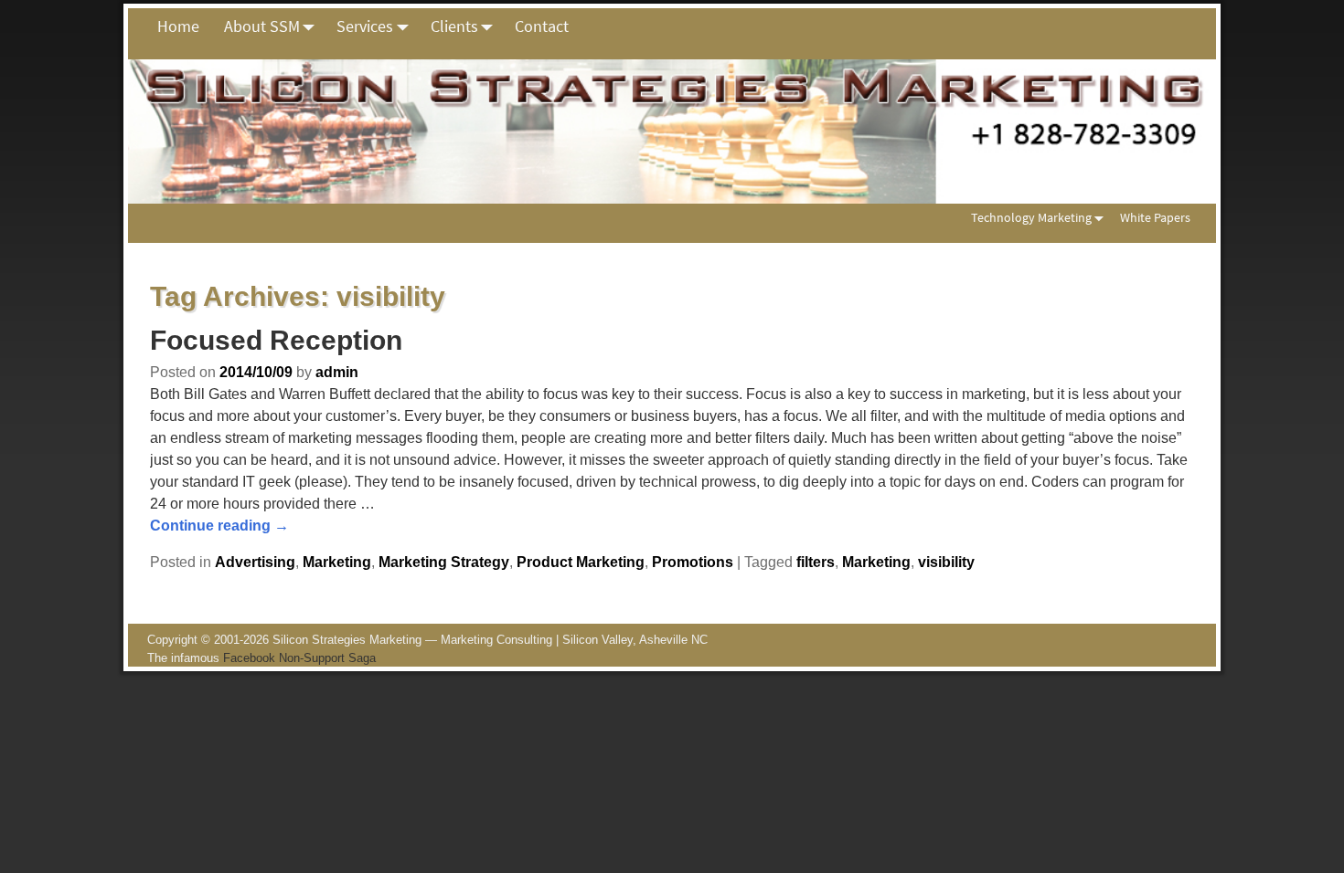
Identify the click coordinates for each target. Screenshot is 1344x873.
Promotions (692, 562)
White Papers (1155, 217)
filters (815, 562)
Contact (542, 26)
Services (364, 26)
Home (178, 26)
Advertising (255, 562)
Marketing (337, 562)
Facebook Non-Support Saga (299, 658)
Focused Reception (276, 340)
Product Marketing (581, 562)
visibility (946, 562)
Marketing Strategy (444, 562)
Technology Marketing (1031, 217)
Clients (454, 26)
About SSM (262, 26)
